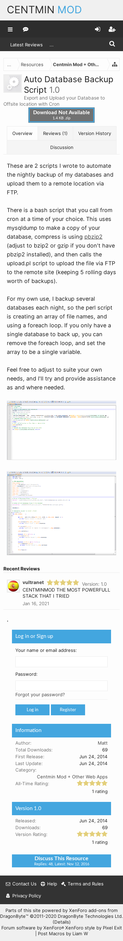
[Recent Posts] (26, 29)
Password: (26, 674)
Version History (94, 133)
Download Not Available (61, 115)
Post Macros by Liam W (63, 933)
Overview (22, 133)
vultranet (33, 582)
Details (61, 922)
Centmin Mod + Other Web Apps (72, 776)
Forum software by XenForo (32, 927)
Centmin (44, 9)
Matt (103, 743)
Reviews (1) (55, 133)
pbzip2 (93, 236)
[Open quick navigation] (115, 64)
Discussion (61, 147)
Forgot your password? (40, 694)
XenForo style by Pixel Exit (93, 927)
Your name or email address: (46, 650)
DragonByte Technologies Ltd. (90, 916)
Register (68, 709)
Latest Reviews (26, 44)
